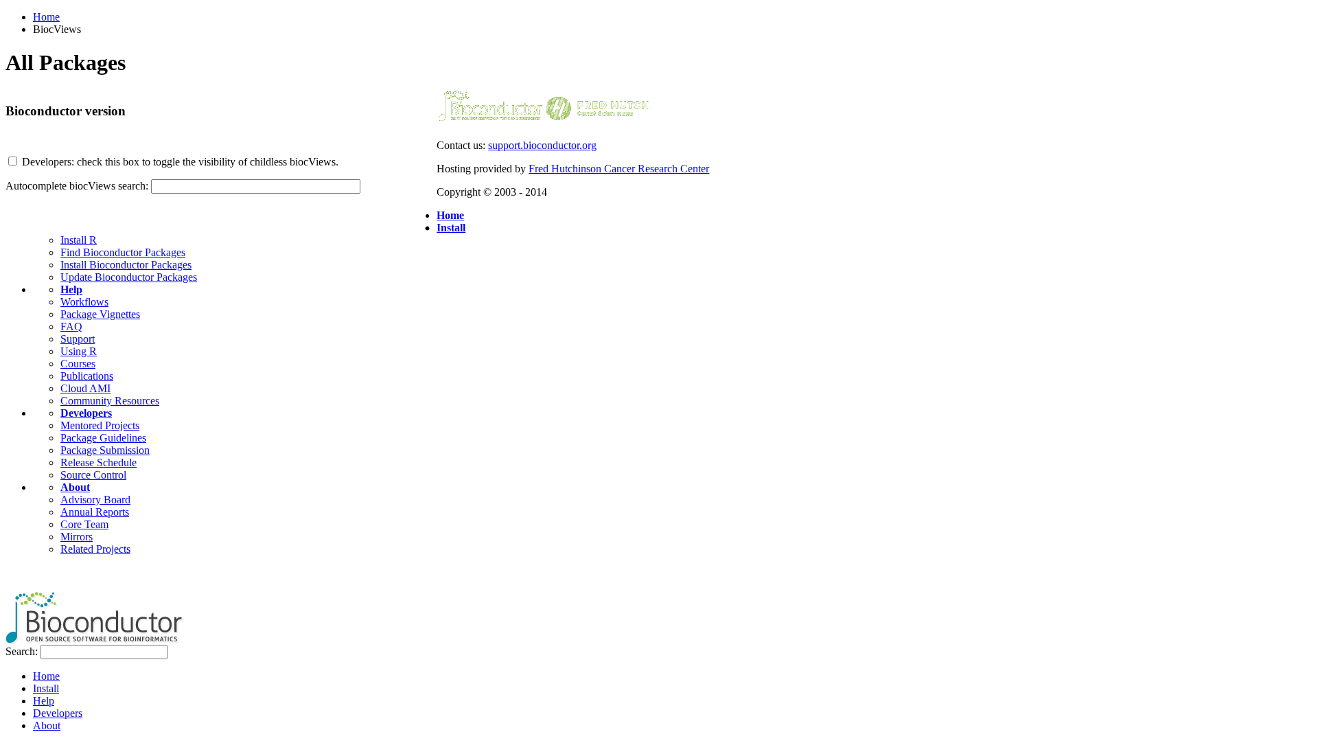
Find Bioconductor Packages (122, 252)
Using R (78, 351)
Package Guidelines (103, 438)
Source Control (93, 475)
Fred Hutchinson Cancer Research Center (619, 168)
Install (451, 227)
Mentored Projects (99, 425)
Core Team (84, 524)
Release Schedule (98, 462)
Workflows (84, 302)
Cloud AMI (85, 388)
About (75, 487)
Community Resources (109, 401)
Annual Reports (94, 512)
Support (77, 339)
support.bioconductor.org (542, 145)
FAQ (71, 326)
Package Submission (105, 450)
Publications (86, 376)
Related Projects (95, 549)
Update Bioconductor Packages (128, 277)
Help (71, 289)
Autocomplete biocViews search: (76, 186)
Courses (77, 363)
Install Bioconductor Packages (126, 265)
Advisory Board (95, 499)
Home (46, 17)
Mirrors (76, 536)
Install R (78, 240)
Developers (86, 413)
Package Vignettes (100, 314)
